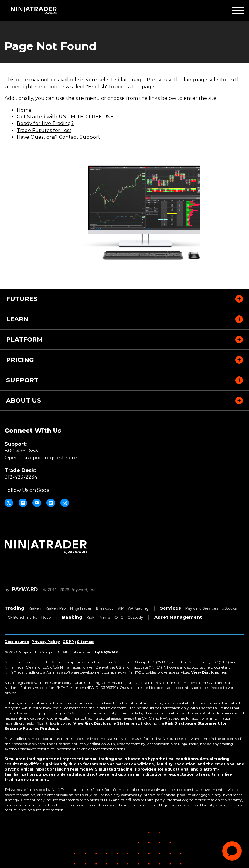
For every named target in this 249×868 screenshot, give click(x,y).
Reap (46, 617)
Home (24, 110)
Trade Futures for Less (44, 130)
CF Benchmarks (22, 617)
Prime (104, 617)
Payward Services (201, 608)
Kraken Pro (56, 608)
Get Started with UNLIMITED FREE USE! (65, 117)
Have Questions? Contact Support (58, 137)
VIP (121, 608)
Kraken (35, 608)
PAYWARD (25, 589)
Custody (135, 617)
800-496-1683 (21, 451)
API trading (138, 608)
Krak (90, 617)
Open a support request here (41, 458)
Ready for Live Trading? (45, 123)
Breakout (104, 608)
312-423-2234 (21, 477)
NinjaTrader (81, 608)
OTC (118, 617)
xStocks (229, 608)
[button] (238, 10)
